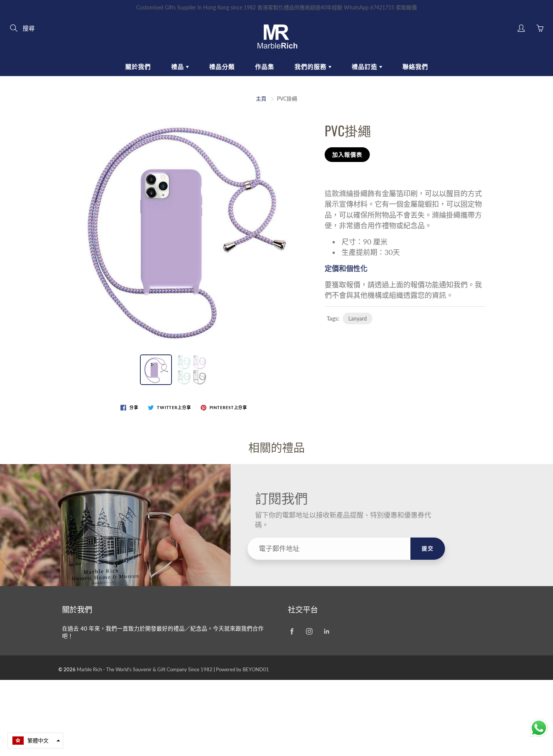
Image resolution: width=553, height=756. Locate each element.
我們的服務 (311, 66)
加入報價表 (347, 154)
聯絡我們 (415, 66)
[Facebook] (291, 631)
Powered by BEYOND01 (242, 669)
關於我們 (138, 66)
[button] (35, 740)
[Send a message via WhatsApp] (539, 728)
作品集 (264, 66)
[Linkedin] (326, 631)
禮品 (178, 66)
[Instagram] (309, 631)
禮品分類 (222, 66)
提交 (427, 548)
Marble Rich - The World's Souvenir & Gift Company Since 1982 (145, 669)
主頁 (261, 98)
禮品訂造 (365, 66)
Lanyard (357, 318)
